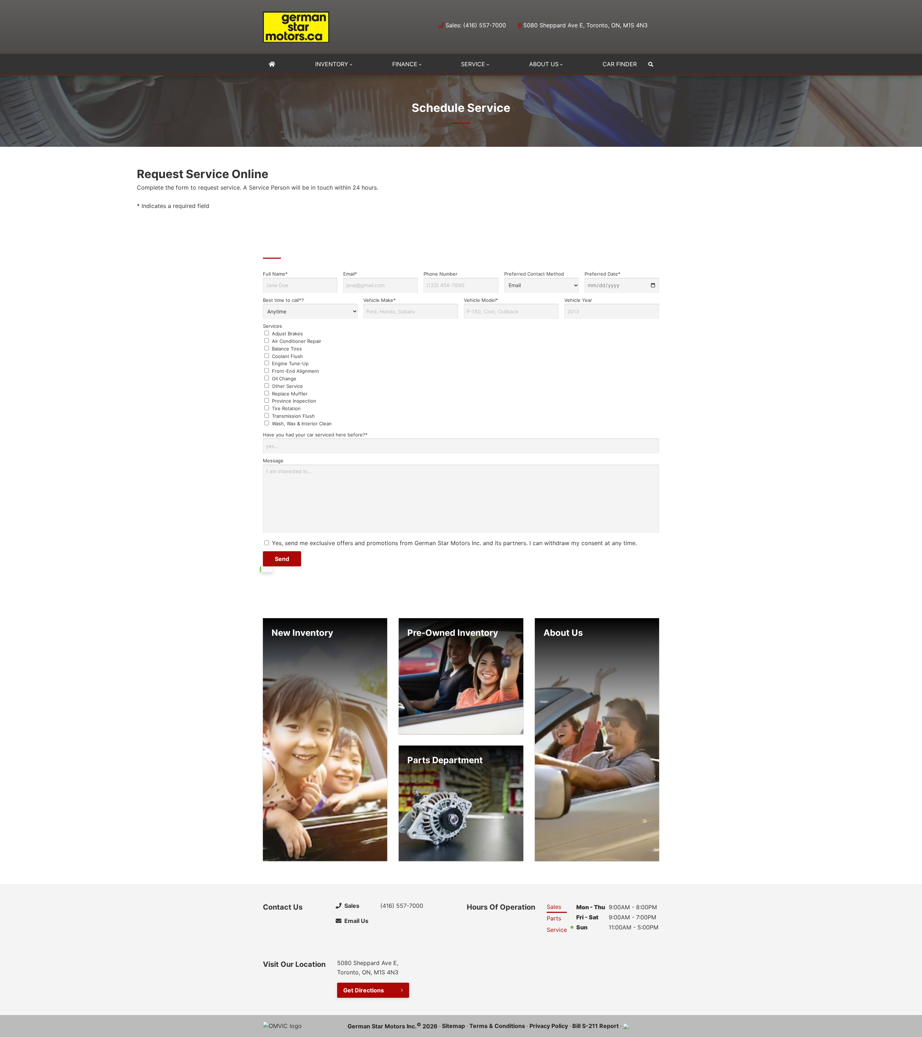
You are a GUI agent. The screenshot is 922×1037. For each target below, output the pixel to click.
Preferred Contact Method (534, 274)
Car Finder (620, 64)
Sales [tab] (554, 906)
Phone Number (440, 274)
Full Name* (275, 274)
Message (273, 460)
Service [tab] (557, 929)
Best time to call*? (283, 300)
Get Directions (363, 990)
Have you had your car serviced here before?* (315, 435)
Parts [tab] (554, 918)
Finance (404, 64)
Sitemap (453, 1025)
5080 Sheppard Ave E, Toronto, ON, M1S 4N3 (585, 25)
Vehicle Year (578, 300)
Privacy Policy (548, 1025)
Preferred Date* (603, 274)
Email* (350, 274)
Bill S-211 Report (595, 1025)
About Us (544, 64)
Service (473, 64)
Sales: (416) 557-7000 (476, 25)
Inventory (331, 64)
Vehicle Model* (481, 300)
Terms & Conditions (497, 1025)
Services (297, 374)
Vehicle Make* (379, 300)
